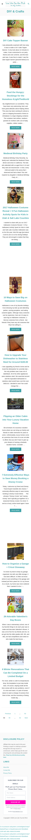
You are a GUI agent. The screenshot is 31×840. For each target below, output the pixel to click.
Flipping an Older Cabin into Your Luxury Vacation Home (15, 419)
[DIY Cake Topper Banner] (15, 29)
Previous (8, 713)
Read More (16, 67)
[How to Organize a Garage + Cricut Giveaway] (15, 552)
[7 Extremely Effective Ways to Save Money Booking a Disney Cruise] (15, 463)
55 (9, 718)
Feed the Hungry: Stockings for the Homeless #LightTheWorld (15, 96)
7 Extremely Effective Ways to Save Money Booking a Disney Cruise (15, 478)
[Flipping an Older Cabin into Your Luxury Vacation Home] (15, 405)
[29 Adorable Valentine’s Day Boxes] (15, 605)
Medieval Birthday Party (15, 153)
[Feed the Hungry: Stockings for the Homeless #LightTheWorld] (15, 81)
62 (20, 718)
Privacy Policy (17, 808)
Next (26, 718)
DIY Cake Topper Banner (15, 40)
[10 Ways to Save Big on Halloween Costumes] (15, 286)
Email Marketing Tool (18, 811)
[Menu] (2, 4)
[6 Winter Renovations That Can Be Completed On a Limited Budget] (15, 658)
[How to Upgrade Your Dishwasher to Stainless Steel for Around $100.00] (15, 343)
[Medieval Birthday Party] (15, 142)
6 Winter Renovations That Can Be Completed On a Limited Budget (15, 673)
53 (25, 713)
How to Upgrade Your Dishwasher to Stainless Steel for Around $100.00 (15, 358)
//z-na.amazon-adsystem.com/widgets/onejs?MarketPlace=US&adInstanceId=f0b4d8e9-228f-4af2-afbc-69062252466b (15, 829)
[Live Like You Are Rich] (15, 4)
